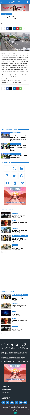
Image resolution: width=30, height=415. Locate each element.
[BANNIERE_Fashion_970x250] (15, 7)
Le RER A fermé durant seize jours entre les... (19, 231)
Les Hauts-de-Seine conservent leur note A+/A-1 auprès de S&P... (19, 240)
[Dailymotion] (15, 183)
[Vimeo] (22, 183)
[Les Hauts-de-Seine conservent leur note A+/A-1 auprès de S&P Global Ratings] (6, 238)
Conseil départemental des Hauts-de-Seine (20, 236)
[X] (10, 28)
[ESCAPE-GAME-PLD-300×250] (15, 196)
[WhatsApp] (20, 28)
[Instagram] (21, 176)
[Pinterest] (17, 28)
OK (15, 412)
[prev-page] (2, 252)
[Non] (28, 409)
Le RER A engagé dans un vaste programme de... (18, 215)
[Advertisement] (15, 107)
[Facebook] (7, 28)
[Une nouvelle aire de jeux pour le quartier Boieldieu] (5, 156)
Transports (15, 213)
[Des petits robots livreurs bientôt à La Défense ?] (6, 247)
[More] (24, 28)
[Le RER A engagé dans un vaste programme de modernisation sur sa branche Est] (6, 215)
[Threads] (7, 176)
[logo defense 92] (15, 2)
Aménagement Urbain (7, 14)
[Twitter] (14, 169)
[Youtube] (8, 183)
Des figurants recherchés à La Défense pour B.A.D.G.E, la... (20, 223)
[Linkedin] (14, 28)
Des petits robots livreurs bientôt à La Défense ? (19, 247)
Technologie (15, 303)
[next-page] (5, 252)
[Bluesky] (14, 176)
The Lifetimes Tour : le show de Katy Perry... (19, 313)
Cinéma (13, 220)
